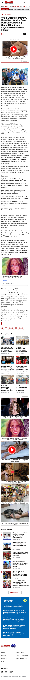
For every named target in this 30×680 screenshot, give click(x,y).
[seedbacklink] (13, 646)
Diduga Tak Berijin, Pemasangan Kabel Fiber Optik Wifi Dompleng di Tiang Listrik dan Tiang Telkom (14, 626)
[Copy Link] (22, 328)
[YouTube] (12, 672)
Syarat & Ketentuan (21, 658)
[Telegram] (9, 328)
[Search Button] (27, 2)
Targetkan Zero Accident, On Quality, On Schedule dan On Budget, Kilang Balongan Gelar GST (22, 388)
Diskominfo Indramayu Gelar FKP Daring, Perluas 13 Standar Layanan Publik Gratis (20, 545)
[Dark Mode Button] (24, 2)
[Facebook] (2, 328)
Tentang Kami (20, 652)
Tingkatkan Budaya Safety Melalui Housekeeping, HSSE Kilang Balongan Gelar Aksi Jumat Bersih (22, 369)
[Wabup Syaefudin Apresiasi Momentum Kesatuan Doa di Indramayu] (7, 555)
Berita (4, 6)
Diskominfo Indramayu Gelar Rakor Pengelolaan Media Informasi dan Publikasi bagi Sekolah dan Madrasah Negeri (22, 349)
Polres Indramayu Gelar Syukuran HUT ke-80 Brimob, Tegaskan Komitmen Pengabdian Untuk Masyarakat (14, 185)
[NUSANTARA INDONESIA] (9, 2)
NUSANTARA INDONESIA (11, 676)
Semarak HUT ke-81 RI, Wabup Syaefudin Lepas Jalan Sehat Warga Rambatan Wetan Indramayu (20, 583)
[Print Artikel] (19, 328)
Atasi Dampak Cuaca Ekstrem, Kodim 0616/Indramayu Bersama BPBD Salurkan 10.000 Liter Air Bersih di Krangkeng (20, 574)
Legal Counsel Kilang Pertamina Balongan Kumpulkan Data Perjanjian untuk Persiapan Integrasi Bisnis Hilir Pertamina (13, 191)
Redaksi (3, 655)
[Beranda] (2, 14)
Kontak (3, 652)
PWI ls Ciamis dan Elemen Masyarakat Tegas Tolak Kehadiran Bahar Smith (14, 605)
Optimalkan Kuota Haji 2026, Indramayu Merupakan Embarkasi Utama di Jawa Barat (13, 179)
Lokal (1, 534)
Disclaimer (4, 658)
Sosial (1, 572)
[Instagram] (6, 672)
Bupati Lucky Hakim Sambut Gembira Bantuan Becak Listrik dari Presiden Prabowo (14, 208)
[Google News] (16, 672)
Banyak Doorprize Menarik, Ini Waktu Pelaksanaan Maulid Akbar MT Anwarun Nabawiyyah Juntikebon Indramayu (14, 612)
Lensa (14, 6)
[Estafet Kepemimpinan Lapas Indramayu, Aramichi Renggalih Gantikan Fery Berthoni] (7, 565)
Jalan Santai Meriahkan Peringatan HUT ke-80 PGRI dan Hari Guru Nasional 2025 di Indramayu (14, 197)
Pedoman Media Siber (22, 655)
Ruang (23, 6)
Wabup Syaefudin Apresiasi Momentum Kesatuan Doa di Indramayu (20, 553)
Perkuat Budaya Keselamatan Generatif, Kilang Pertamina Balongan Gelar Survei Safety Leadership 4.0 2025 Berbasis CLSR (7, 388)
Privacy (3, 661)
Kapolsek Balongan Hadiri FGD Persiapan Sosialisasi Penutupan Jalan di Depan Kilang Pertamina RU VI (7, 369)
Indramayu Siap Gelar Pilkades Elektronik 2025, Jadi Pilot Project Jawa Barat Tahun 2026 (14, 634)
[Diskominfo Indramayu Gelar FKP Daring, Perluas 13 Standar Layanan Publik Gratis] (7, 546)
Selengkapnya (14, 592)
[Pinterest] (12, 328)
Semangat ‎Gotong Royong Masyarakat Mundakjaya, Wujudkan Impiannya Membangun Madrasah (14, 203)
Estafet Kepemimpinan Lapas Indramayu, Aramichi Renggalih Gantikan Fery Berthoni (20, 564)
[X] (6, 328)
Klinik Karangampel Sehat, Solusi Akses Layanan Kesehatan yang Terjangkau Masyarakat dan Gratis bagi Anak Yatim (14, 619)
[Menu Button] (2, 2)
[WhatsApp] (16, 328)
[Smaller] (22, 34)
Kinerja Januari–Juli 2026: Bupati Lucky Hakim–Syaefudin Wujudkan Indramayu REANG (20, 535)
